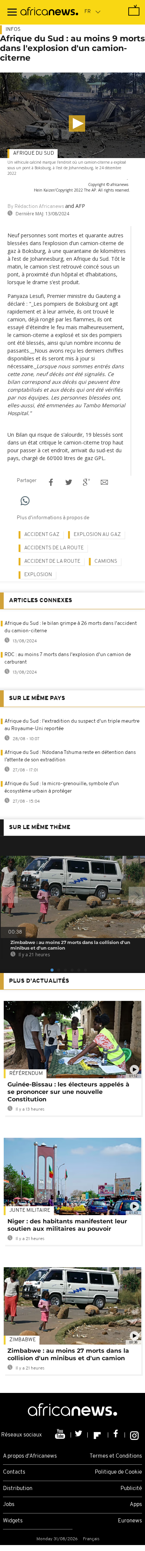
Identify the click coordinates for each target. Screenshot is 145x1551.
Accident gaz (41, 534)
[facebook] (116, 1435)
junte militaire (29, 1210)
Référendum (26, 1073)
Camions (105, 561)
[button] (77, 123)
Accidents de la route (54, 548)
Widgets (13, 1521)
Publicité (131, 1488)
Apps (136, 1504)
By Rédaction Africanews (35, 206)
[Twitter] (79, 1435)
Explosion (38, 575)
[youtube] (61, 1435)
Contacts (14, 1472)
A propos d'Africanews (30, 1456)
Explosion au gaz (97, 534)
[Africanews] (49, 12)
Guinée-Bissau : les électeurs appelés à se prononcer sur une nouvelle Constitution (68, 1092)
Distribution (17, 1488)
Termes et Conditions (116, 1456)
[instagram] (134, 1435)
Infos (13, 29)
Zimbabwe (22, 1340)
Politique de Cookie (118, 1472)
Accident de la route (52, 561)
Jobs (8, 1504)
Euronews (130, 1521)
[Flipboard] (98, 1435)
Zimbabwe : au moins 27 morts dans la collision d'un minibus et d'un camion (68, 1354)
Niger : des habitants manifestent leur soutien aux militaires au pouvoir (67, 1225)
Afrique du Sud (33, 153)
